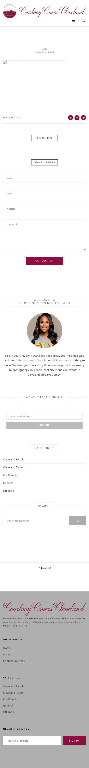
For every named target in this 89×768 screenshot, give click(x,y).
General (8, 483)
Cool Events (10, 475)
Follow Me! (44, 568)
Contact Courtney (14, 660)
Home (7, 648)
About (7, 654)
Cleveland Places (13, 467)
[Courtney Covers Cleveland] (44, 11)
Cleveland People (13, 459)
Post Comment (44, 261)
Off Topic (8, 491)
